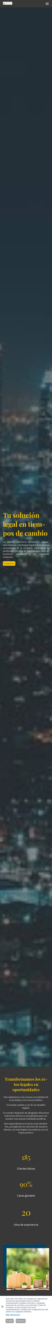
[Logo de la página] (7, 3)
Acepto (10, 1321)
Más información (13, 1315)
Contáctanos (9, 563)
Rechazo (21, 1321)
